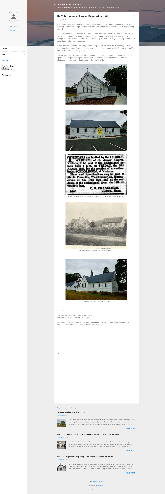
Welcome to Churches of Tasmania (71, 412)
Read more (130, 428)
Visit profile (13, 30)
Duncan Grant (13, 26)
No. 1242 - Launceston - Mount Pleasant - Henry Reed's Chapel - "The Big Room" (88, 434)
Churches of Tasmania (69, 4)
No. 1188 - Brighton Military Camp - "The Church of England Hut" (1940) (85, 457)
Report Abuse (6, 60)
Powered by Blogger (97, 481)
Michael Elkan (100, 485)
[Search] (137, 5)
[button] (133, 16)
